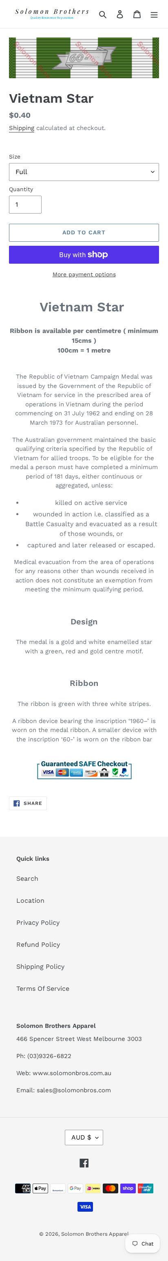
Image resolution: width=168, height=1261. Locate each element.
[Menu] (154, 14)
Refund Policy (38, 944)
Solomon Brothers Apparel (95, 1234)
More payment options (84, 274)
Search (27, 878)
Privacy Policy (38, 922)
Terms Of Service (42, 988)
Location (30, 900)
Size (14, 156)
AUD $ (81, 1137)
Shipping (21, 128)
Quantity (21, 189)
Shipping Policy (40, 966)
